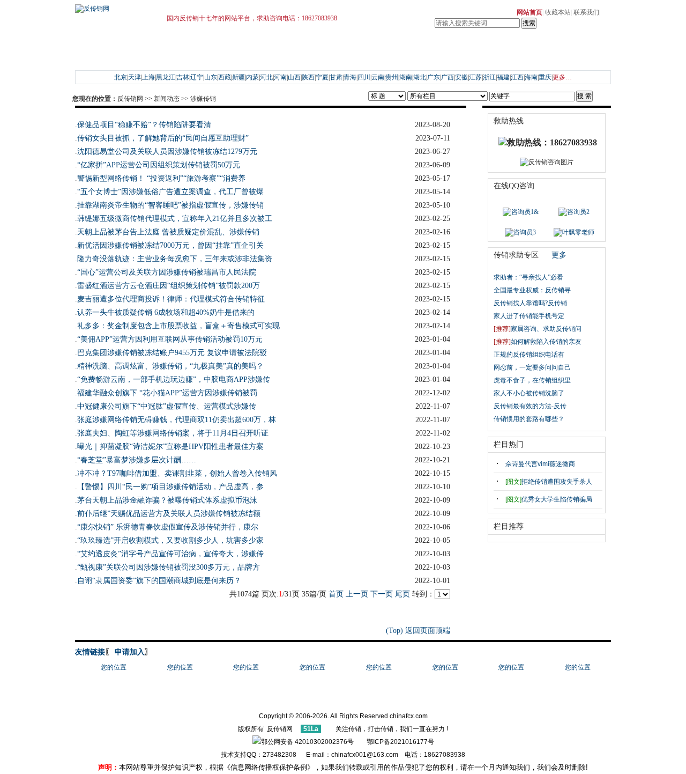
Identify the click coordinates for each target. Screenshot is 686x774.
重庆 (545, 77)
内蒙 (252, 77)
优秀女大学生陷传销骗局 (548, 499)
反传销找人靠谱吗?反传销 (530, 303)
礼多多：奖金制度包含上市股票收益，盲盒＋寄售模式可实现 (178, 326)
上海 (148, 77)
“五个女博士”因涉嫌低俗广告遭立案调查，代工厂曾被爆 (170, 192)
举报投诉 (398, 45)
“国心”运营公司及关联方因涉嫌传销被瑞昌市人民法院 (166, 272)
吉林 (182, 77)
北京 (120, 77)
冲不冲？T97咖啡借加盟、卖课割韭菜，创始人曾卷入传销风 (177, 473)
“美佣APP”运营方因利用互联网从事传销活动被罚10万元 (170, 339)
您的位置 (113, 667)
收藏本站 (558, 12)
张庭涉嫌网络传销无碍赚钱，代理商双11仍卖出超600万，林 (176, 420)
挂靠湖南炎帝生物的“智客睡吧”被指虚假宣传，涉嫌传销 (170, 205)
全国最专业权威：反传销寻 (532, 290)
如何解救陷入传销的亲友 (537, 341)
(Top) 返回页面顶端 (418, 630)
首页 (336, 594)
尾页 (402, 594)
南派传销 (220, 58)
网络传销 (274, 58)
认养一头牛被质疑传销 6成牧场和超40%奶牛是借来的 (166, 312)
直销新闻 (466, 45)
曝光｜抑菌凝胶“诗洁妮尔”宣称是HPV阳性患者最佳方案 (170, 447)
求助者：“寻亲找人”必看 (528, 277)
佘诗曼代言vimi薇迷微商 (540, 464)
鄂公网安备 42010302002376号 (307, 742)
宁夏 (322, 77)
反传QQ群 (149, 45)
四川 (363, 77)
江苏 (475, 77)
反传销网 (130, 98)
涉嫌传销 (203, 98)
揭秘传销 (192, 58)
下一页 (381, 594)
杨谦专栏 (343, 45)
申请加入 (129, 652)
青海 (350, 77)
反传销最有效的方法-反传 (530, 406)
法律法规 (316, 45)
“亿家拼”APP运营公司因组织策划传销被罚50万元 (158, 165)
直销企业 (493, 45)
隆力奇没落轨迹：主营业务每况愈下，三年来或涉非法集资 (174, 259)
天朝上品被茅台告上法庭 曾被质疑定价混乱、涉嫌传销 (168, 232)
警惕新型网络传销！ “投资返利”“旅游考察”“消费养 (161, 178)
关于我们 (535, 45)
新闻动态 (192, 45)
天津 (134, 77)
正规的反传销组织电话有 (529, 354)
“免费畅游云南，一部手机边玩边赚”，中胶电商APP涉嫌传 (173, 379)
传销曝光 (274, 45)
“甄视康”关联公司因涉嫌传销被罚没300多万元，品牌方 (168, 567)
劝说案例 (148, 58)
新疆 (238, 77)
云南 (377, 77)
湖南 (405, 77)
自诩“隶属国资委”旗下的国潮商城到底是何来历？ (159, 581)
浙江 (489, 77)
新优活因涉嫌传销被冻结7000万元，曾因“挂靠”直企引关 (170, 245)
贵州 (391, 77)
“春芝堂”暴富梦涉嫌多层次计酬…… (136, 460)
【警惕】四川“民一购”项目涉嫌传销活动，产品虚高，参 (170, 487)
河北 (266, 77)
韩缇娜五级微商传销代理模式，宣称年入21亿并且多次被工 (174, 219)
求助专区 (93, 45)
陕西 (308, 77)
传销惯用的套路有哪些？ (530, 419)
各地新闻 (220, 45)
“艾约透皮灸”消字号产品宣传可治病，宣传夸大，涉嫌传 (170, 554)
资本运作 (343, 58)
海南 (531, 77)
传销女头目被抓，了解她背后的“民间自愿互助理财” (163, 138)
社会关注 (247, 45)
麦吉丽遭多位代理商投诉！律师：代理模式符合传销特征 (171, 299)
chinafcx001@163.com (364, 754)
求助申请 (120, 45)
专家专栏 (370, 45)
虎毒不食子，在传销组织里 (532, 380)
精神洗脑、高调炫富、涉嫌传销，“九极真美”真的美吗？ (170, 366)
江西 (517, 77)
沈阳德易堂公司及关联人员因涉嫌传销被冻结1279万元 (167, 152)
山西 (294, 77)
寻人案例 (120, 58)
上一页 (357, 594)
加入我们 (535, 58)
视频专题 (316, 58)
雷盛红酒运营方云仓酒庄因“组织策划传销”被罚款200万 (168, 286)
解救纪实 (93, 58)
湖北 (419, 77)
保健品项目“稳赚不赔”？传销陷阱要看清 (144, 125)
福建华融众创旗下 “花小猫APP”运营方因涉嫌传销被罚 (167, 393)
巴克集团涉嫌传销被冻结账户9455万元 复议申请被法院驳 (172, 353)
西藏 (224, 77)
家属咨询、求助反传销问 (537, 329)
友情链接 (90, 652)
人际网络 (370, 58)
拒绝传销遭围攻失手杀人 (548, 481)
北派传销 (247, 58)
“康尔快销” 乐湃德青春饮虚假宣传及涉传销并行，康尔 (167, 527)
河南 (280, 77)
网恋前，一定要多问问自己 (532, 367)
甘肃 (336, 77)
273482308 (281, 754)
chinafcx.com (409, 716)
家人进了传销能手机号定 (529, 316)
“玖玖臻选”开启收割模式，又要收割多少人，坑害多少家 (170, 540)
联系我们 (586, 12)
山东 (210, 77)
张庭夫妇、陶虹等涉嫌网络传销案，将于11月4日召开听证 (173, 433)
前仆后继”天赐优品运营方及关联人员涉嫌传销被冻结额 (168, 514)
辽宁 (196, 77)
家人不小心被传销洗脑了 (529, 393)
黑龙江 (165, 77)
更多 (558, 255)
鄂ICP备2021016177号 (400, 742)
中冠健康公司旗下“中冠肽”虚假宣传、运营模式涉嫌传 (166, 406)
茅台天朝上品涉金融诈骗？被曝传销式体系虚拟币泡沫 (167, 500)
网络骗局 (398, 58)
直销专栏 (439, 45)
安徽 (461, 77)
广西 (447, 77)
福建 (503, 77)
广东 (433, 77)
